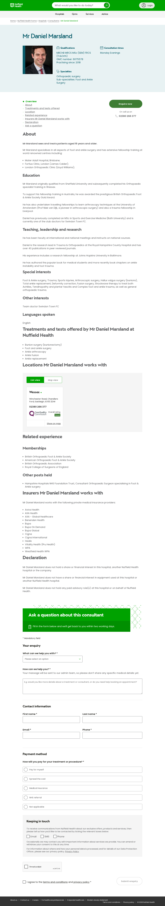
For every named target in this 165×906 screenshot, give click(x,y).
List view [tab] (35, 380)
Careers (35, 900)
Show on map (54, 423)
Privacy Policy (72, 851)
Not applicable (36, 806)
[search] (81, 5)
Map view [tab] (53, 380)
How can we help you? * (37, 669)
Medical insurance (38, 788)
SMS (46, 836)
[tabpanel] (82, 407)
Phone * (87, 729)
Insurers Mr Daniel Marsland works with (47, 118)
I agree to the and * (59, 882)
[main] (82, 457)
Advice (105, 14)
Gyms (74, 14)
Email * (27, 729)
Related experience (36, 115)
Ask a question (33, 125)
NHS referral (35, 797)
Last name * (89, 714)
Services (90, 14)
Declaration (31, 122)
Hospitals (59, 14)
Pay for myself (36, 769)
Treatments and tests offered (42, 108)
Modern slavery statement (97, 900)
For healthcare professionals (53, 900)
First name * (30, 714)
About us (13, 900)
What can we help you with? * (40, 653)
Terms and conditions (111, 902)
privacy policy (81, 882)
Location (30, 111)
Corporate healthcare (75, 900)
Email (33, 836)
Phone (60, 836)
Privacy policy (128, 902)
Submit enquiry (129, 881)
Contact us (24, 900)
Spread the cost (37, 778)
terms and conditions (55, 882)
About (28, 104)
